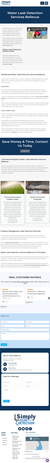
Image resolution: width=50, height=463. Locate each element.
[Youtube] (23, 428)
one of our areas (7, 64)
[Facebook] (19, 428)
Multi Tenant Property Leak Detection (16, 453)
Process (5, 438)
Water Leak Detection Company (15, 437)
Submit (4, 344)
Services (5, 440)
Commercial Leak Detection (17, 445)
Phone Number (12, 363)
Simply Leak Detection (11, 242)
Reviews (5, 444)
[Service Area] (5, 369)
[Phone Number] (5, 364)
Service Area (11, 368)
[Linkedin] (26, 428)
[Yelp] (30, 428)
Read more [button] (6, 298)
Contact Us (12, 221)
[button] (46, 3)
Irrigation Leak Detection (16, 449)
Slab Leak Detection (15, 457)
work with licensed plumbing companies (34, 265)
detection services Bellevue (15, 256)
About (4, 442)
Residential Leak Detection (16, 441)
